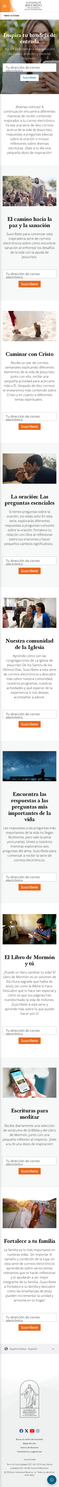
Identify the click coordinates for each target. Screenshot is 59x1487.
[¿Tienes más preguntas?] (51, 1479)
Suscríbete (29, 77)
